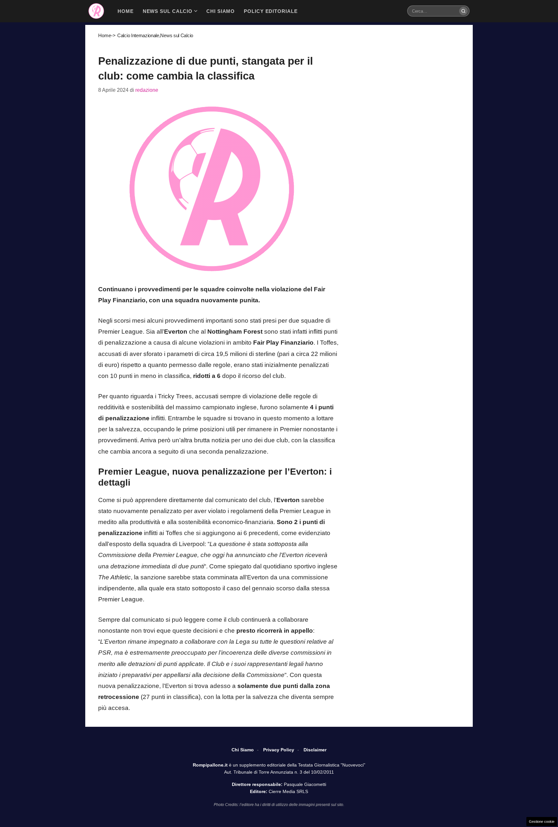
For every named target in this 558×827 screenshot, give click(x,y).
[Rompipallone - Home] (96, 11)
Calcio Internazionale (138, 35)
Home (104, 35)
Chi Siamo (243, 749)
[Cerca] (463, 11)
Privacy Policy (278, 749)
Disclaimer (315, 749)
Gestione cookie (541, 821)
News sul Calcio (176, 35)
